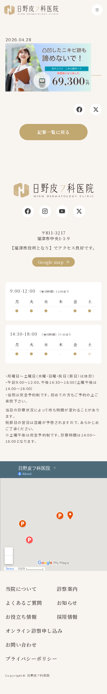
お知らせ (67, 602)
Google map (50, 262)
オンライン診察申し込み (33, 630)
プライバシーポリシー (31, 658)
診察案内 (67, 588)
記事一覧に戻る (53, 132)
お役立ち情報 (21, 616)
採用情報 (67, 616)
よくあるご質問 (23, 602)
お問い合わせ (21, 644)
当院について (21, 588)
